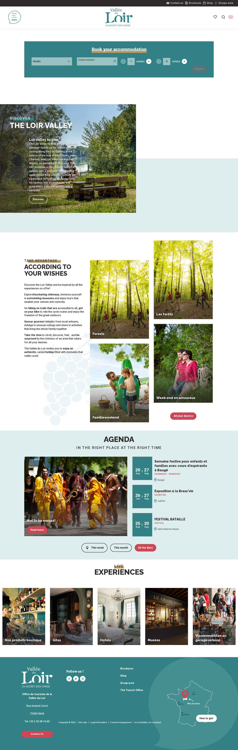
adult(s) (140, 61)
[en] (230, 17)
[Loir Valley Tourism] (119, 17)
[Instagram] (82, 678)
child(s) (176, 61)
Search (199, 69)
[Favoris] (215, 17)
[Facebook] (69, 678)
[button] (223, 17)
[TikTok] (76, 678)
